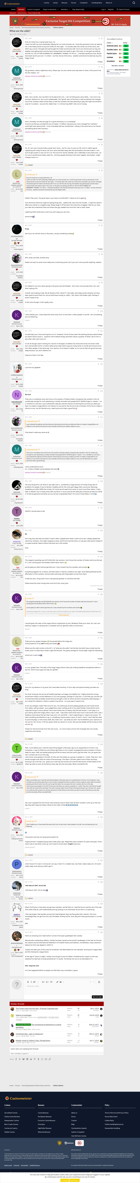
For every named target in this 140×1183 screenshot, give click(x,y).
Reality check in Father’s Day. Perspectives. (33, 1040)
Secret (21, 877)
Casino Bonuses (43, 1113)
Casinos (46, 3)
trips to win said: (31, 777)
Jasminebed (19, 1029)
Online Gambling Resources (114, 1124)
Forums (73, 3)
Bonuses (64, 3)
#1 (102, 38)
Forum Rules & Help (34, 13)
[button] (58, 9)
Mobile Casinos (9, 1132)
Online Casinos (32, 1017)
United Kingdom (18, 249)
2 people (30, 739)
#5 (102, 144)
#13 (101, 391)
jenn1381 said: (30, 174)
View (126, 46)
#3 (102, 93)
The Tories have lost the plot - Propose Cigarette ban (37, 1008)
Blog (72, 1124)
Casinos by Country (11, 1128)
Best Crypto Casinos (11, 1124)
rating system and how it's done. (118, 70)
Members (64, 9)
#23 (101, 684)
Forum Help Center (111, 1116)
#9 (102, 282)
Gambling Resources (35, 1165)
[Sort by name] (112, 42)
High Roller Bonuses (45, 1128)
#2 (102, 67)
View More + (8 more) (118, 65)
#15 (101, 445)
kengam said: (30, 821)
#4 (102, 118)
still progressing (18, 88)
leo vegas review (53, 1017)
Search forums (22, 13)
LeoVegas (110, 57)
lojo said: (29, 598)
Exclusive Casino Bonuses (46, 1120)
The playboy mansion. (19, 277)
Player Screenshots (49, 9)
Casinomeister (76, 1105)
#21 (101, 638)
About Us (109, 3)
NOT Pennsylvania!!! (17, 956)
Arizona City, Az (18, 549)
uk (22, 411)
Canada (20, 58)
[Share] (99, 38)
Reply (101, 62)
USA (21, 191)
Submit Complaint (33, 9)
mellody (96, 1036)
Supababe (19, 1043)
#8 (102, 254)
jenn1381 (14, 34)
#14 (101, 417)
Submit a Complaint (77, 1132)
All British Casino (112, 46)
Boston (21, 899)
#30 (101, 932)
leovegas (19, 1020)
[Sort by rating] (128, 42)
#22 (101, 664)
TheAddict (96, 1010)
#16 (101, 481)
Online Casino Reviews (12, 1116)
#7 (102, 225)
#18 (101, 530)
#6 (102, 170)
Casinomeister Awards (79, 1128)
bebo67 (96, 1042)
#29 (101, 903)
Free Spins (41, 1124)
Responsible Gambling (112, 1128)
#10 (101, 311)
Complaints (84, 3)
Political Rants (33, 1011)
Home (13, 9)
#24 (101, 744)
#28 (101, 882)
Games (55, 3)
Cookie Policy (109, 1120)
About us (74, 1113)
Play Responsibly (78, 9)
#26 (101, 817)
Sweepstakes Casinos (11, 1120)
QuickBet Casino (112, 49)
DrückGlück (111, 61)
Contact (74, 1120)
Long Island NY (18, 503)
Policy (107, 1105)
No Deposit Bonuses (45, 1116)
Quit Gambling (24, 1165)
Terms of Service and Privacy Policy (117, 1113)
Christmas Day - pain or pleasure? (29, 1034)
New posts (13, 13)
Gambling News (97, 3)
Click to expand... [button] (64, 615)
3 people (30, 165)
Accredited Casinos (10, 1113)
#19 (101, 556)
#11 (101, 331)
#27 (101, 860)
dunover (18, 1036)
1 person (30, 855)
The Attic (32, 1036)
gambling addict (42, 1017)
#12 (101, 364)
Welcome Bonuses (44, 1132)
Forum (73, 1116)
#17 (101, 507)
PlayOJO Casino (112, 53)
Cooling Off (16, 1165)
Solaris (18, 1017)
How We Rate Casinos (78, 1136)
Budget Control (8, 1165)
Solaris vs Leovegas (23, 1015)
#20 (101, 594)
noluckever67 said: (32, 421)
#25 (101, 773)
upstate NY (20, 764)
